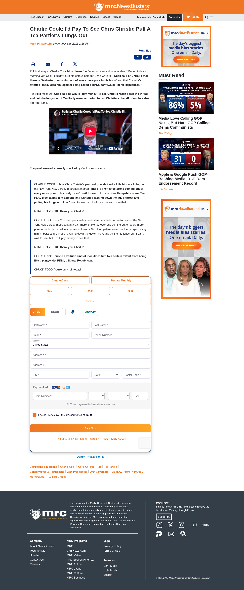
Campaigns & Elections (43, 466)
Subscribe (174, 17)
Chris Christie (86, 466)
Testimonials (144, 17)
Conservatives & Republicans (47, 471)
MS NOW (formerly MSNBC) (128, 471)
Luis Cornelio (166, 189)
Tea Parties (110, 466)
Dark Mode (159, 17)
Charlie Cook (67, 466)
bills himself (75, 71)
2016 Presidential (77, 471)
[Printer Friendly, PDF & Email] (48, 64)
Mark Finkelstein (41, 43)
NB (99, 466)
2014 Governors (99, 471)
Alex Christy (165, 133)
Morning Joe (37, 476)
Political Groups (57, 476)
